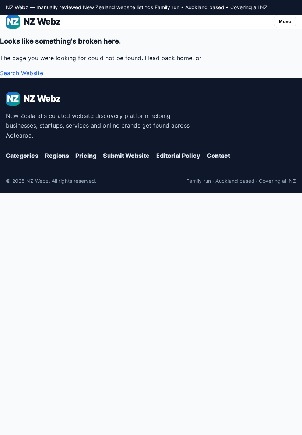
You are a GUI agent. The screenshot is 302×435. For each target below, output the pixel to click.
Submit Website (126, 155)
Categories (22, 155)
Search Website (21, 73)
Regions (57, 155)
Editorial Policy (178, 155)
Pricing (86, 155)
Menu (285, 21)
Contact (218, 155)
